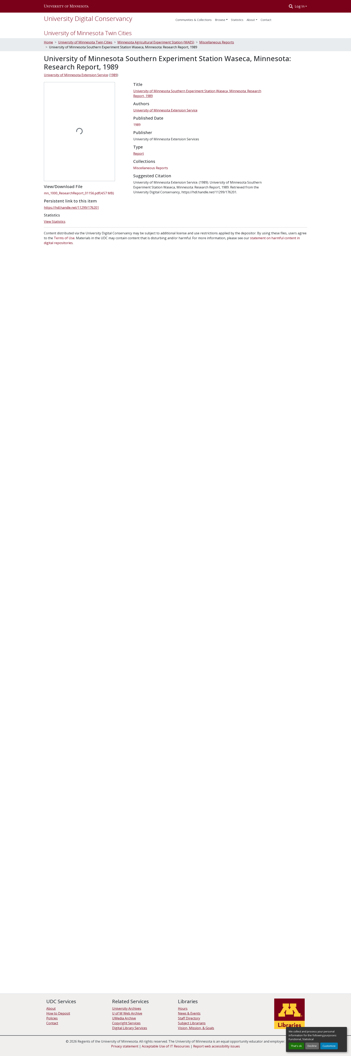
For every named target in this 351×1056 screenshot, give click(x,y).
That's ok (296, 1046)
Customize (329, 1046)
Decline (312, 1046)
